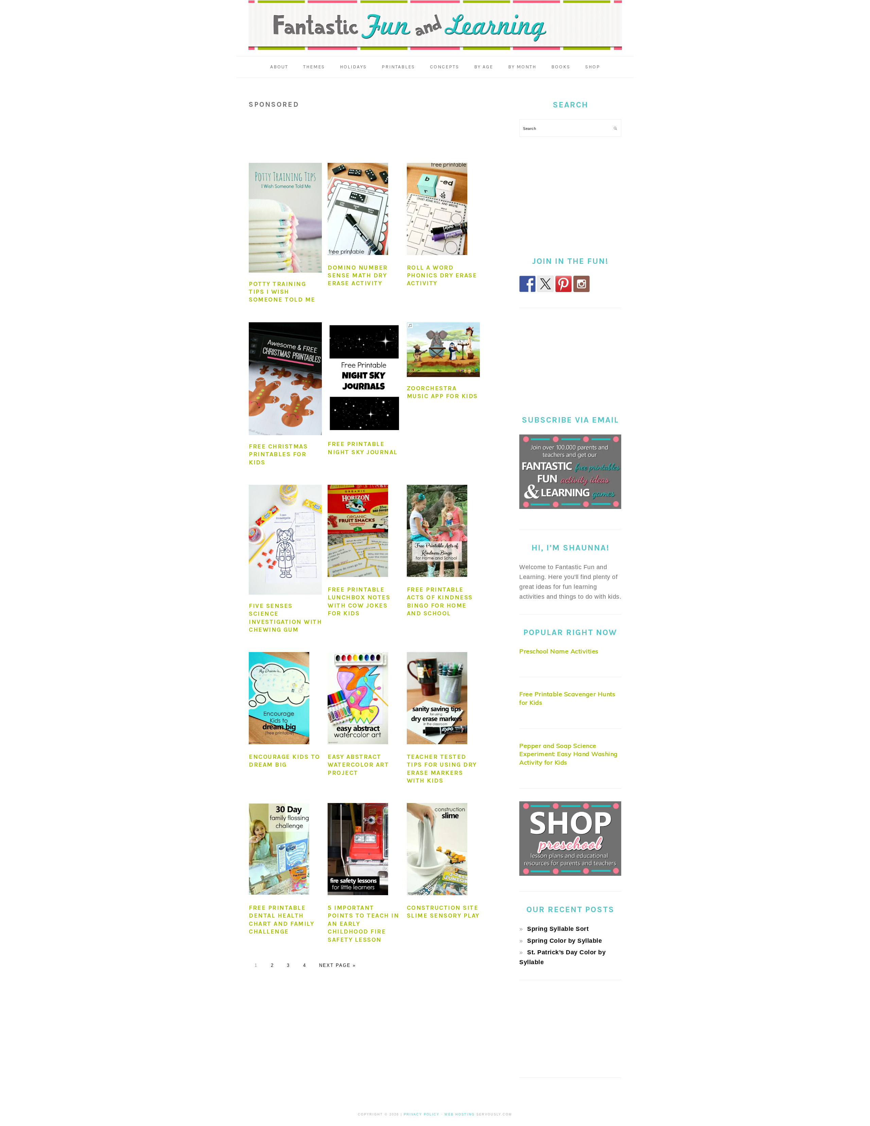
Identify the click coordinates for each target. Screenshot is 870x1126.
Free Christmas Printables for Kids (278, 454)
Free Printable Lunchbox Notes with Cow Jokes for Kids (359, 601)
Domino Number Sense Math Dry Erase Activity (358, 275)
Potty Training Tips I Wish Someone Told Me (282, 292)
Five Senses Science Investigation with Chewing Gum (285, 617)
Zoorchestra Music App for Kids (442, 392)
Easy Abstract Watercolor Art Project (358, 765)
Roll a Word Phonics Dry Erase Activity (442, 275)
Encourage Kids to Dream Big (284, 760)
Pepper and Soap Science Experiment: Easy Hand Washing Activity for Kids (568, 754)
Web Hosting (460, 1114)
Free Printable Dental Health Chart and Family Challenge (281, 919)
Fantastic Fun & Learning (435, 25)
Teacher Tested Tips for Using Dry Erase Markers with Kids (442, 768)
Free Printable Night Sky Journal (363, 448)
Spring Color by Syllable (564, 940)
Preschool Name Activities (558, 651)
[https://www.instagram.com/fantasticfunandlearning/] (581, 284)
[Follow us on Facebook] (527, 284)
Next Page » (337, 965)
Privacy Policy (421, 1114)
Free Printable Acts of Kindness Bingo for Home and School (440, 601)
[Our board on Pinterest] (563, 284)
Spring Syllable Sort (558, 928)
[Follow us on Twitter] (545, 284)
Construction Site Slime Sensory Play (443, 911)
